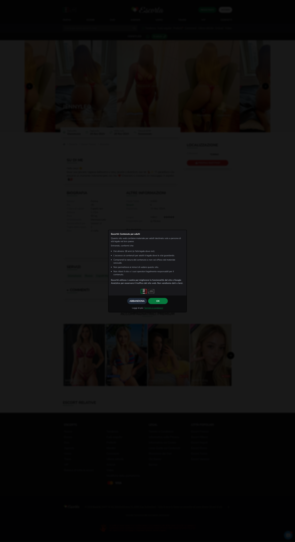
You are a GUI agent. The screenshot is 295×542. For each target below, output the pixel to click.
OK (158, 301)
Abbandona (137, 301)
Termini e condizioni (153, 308)
